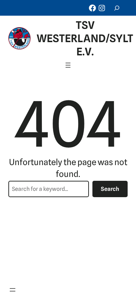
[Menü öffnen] (68, 65)
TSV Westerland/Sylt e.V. (85, 38)
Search (110, 189)
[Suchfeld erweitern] (117, 8)
